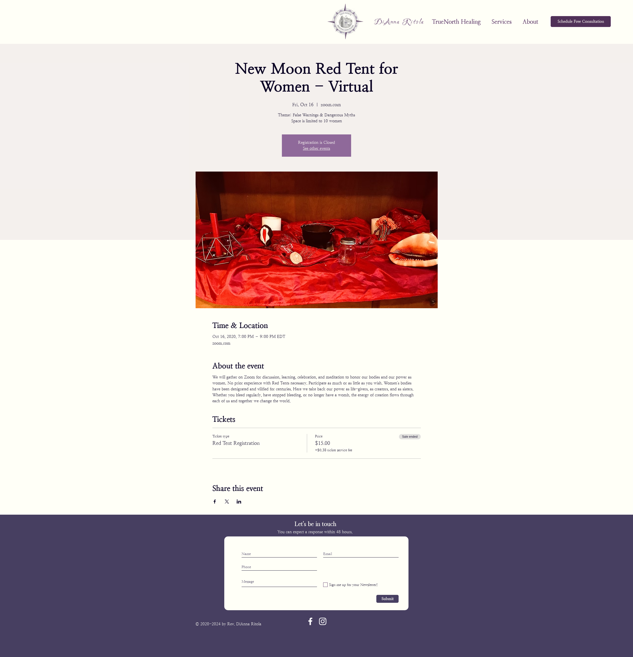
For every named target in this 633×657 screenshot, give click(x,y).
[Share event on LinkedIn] (239, 502)
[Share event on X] (227, 502)
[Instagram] (323, 621)
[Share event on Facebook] (214, 502)
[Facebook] (310, 621)
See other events (316, 148)
